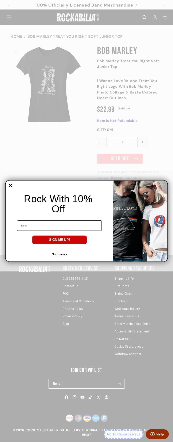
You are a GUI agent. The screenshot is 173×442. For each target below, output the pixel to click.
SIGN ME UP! (59, 239)
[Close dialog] (10, 185)
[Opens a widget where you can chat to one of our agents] (157, 434)
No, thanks (59, 254)
